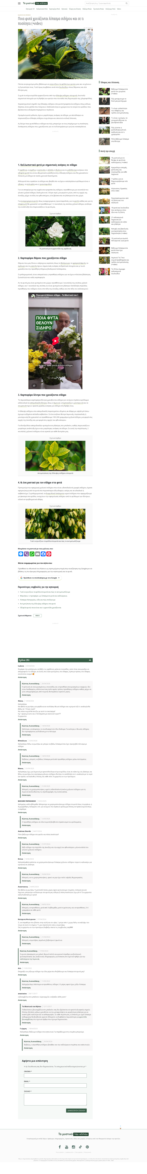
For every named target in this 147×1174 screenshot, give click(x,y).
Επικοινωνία (87, 1152)
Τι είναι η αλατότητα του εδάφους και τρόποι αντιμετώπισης (120, 110)
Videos (119, 9)
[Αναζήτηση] (127, 3)
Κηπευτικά (64, 9)
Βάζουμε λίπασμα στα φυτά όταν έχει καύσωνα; (119, 250)
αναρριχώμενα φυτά (29, 201)
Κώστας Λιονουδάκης (31, 684)
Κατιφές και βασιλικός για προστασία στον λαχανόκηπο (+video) (119, 231)
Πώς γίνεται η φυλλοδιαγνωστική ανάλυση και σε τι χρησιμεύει (118, 130)
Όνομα (28, 1071)
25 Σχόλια (89, 28)
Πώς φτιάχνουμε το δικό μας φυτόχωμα (118, 100)
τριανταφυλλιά (46, 184)
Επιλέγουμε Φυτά (110, 9)
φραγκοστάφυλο (79, 263)
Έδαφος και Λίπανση (75, 9)
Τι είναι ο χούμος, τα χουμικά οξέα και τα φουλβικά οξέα (119, 120)
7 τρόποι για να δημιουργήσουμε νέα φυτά (119, 181)
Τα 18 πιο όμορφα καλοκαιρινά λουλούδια (118, 271)
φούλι (76, 201)
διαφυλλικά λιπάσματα (55, 493)
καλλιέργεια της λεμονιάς (29, 959)
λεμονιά (57, 403)
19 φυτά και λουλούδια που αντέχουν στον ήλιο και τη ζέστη (120, 210)
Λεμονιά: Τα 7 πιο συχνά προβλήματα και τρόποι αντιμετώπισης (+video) (120, 260)
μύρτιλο (33, 266)
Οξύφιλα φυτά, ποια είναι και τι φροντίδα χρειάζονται (40, 608)
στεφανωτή (22, 204)
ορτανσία (42, 170)
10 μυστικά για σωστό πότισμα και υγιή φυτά (119, 239)
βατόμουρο (65, 263)
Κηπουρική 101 (30, 9)
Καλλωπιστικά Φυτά (42, 9)
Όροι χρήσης (78, 1152)
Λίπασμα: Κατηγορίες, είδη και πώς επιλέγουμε (37, 600)
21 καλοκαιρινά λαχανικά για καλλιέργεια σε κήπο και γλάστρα (119, 220)
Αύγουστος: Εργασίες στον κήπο (119, 189)
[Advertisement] (55, 147)
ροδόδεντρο (72, 170)
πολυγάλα (31, 184)
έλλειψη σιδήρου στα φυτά (66, 95)
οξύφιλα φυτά (23, 173)
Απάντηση (22, 677)
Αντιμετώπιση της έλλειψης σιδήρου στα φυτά (38, 604)
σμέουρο (21, 266)
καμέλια (32, 170)
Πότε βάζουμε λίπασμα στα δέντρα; (120, 140)
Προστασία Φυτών (98, 9)
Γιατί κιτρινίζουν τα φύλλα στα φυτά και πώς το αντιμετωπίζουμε (45, 592)
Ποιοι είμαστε (60, 1152)
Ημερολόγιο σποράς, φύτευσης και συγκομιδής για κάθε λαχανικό (119, 170)
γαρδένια (23, 170)
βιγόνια (59, 170)
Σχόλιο (28, 1091)
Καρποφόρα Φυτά (54, 9)
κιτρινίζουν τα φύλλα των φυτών (63, 84)
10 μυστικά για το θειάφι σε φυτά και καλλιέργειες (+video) (119, 160)
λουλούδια (63, 87)
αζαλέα (51, 170)
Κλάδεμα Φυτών (87, 9)
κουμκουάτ (22, 406)
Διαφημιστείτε (70, 1152)
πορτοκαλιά (67, 403)
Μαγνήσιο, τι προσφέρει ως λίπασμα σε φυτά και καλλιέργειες (43, 596)
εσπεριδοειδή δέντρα (38, 403)
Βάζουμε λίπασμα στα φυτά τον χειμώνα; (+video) (119, 91)
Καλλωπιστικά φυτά (31, 165)
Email (27, 1081)
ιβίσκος (21, 184)
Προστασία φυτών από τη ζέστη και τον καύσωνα (119, 200)
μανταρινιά (78, 403)
